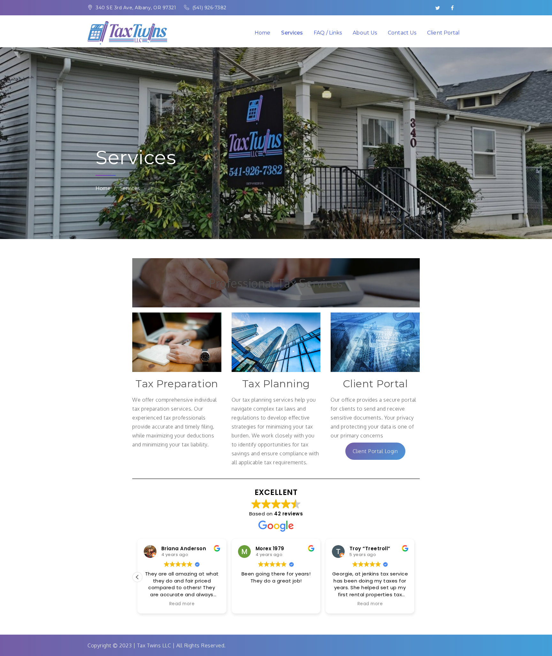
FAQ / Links (328, 33)
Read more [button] (151, 604)
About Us (365, 33)
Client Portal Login (375, 451)
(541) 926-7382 (209, 8)
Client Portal (443, 33)
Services (292, 33)
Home (262, 33)
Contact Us (402, 33)
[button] (414, 577)
